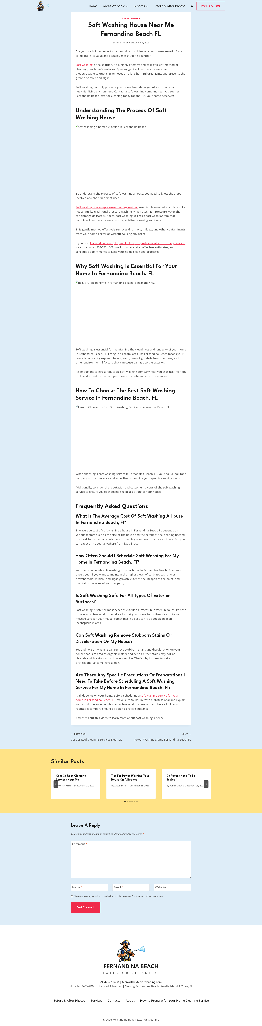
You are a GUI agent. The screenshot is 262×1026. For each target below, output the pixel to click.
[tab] (125, 801)
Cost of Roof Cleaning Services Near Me (96, 737)
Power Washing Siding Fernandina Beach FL (162, 737)
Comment (79, 844)
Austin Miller (122, 42)
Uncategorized (131, 18)
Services (96, 1000)
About (130, 1000)
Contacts (114, 1000)
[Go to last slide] (56, 784)
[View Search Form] (192, 6)
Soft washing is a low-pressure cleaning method (107, 207)
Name (77, 887)
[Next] (206, 784)
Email (118, 887)
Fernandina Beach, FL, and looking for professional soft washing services (137, 243)
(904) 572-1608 (210, 6)
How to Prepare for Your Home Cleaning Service (174, 1000)
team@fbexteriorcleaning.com (142, 982)
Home (93, 6)
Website (160, 887)
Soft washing (84, 65)
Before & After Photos (169, 6)
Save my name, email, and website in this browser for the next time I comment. (119, 896)
